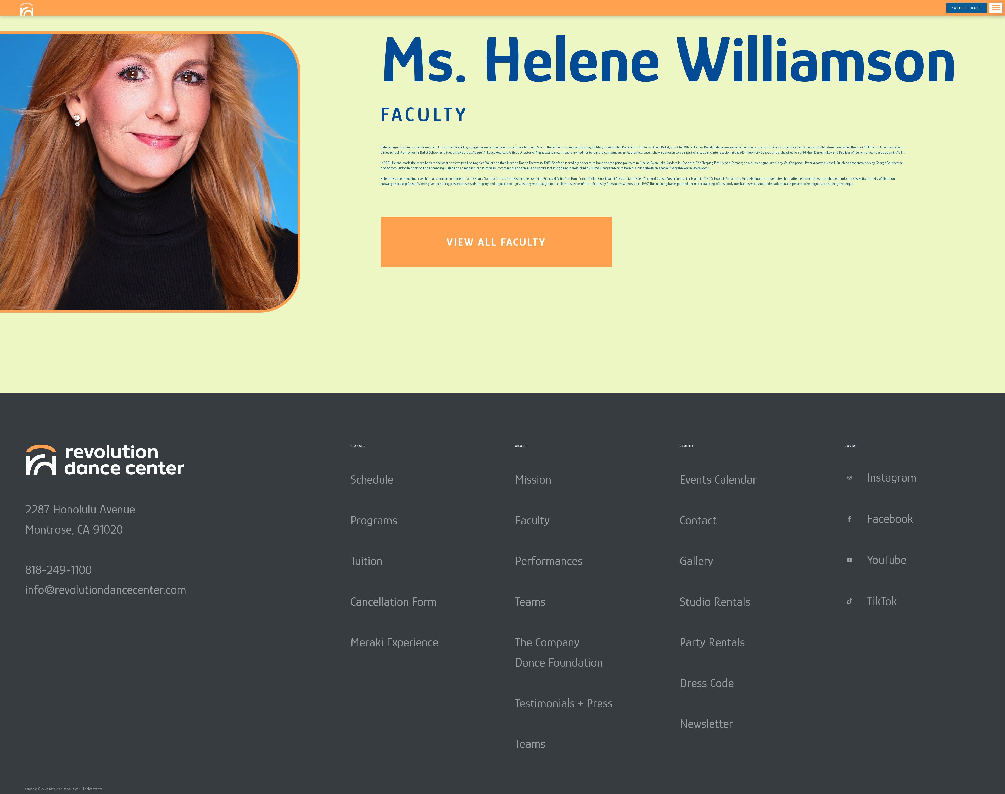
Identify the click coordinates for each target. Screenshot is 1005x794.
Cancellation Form (393, 602)
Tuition (366, 561)
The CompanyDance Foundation (559, 652)
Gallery (696, 561)
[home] (26, 9)
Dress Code (707, 683)
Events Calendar (718, 479)
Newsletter (706, 724)
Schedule (371, 479)
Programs (373, 520)
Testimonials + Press (564, 703)
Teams (530, 602)
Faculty (532, 520)
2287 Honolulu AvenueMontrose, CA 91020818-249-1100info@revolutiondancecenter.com (105, 549)
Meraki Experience (394, 642)
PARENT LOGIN (966, 7)
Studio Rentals (715, 602)
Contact (698, 520)
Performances (549, 561)
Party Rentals (712, 642)
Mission (533, 479)
